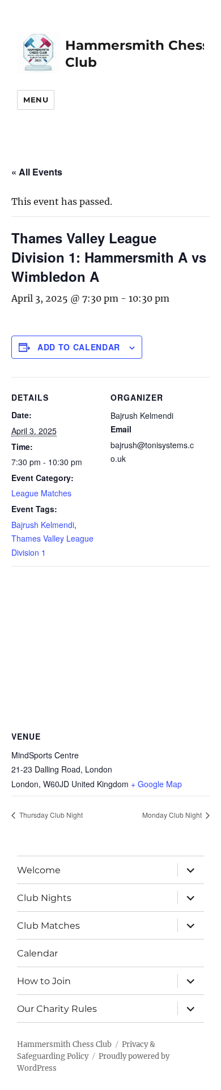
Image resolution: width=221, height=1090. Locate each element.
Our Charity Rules (57, 1008)
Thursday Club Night (50, 814)
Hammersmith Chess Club (64, 1044)
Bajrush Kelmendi (42, 524)
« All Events (36, 171)
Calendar (37, 953)
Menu (35, 99)
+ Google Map (156, 783)
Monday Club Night (172, 814)
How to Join (44, 981)
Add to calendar (78, 347)
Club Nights (44, 897)
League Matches (41, 493)
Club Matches (48, 925)
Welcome (39, 870)
